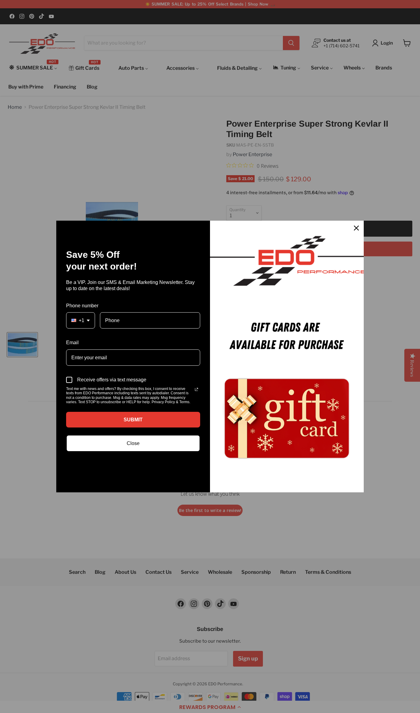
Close (133, 443)
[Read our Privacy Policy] (196, 389)
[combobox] (80, 320)
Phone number (82, 305)
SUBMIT (133, 419)
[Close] (356, 228)
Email (72, 342)
